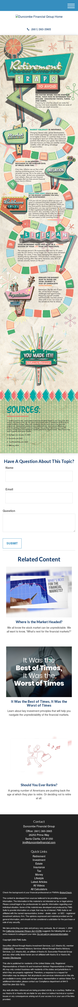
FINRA (6, 948)
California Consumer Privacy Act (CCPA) (24, 930)
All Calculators (39, 889)
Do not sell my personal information (52, 933)
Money (39, 874)
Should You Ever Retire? (39, 785)
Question (9, 511)
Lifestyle (39, 878)
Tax (39, 871)
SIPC (11, 948)
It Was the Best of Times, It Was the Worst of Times (39, 703)
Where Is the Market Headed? (39, 622)
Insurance (39, 867)
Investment (39, 860)
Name (9, 468)
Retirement (39, 856)
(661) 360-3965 (41, 29)
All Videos (39, 885)
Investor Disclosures (12, 957)
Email (9, 489)
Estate (39, 863)
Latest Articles (39, 882)
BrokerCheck (66, 892)
